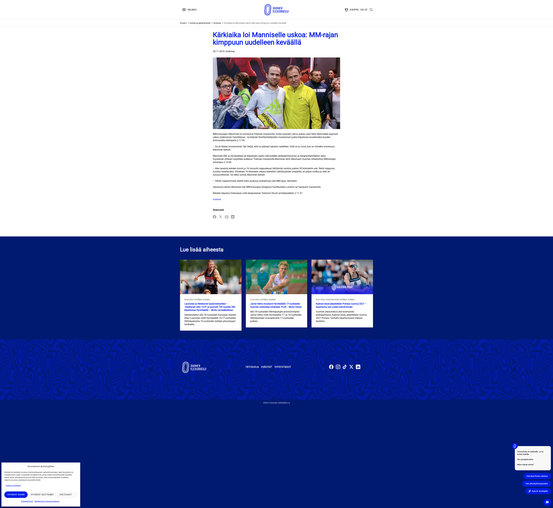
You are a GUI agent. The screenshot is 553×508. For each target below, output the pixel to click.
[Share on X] (220, 217)
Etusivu (183, 23)
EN (362, 9)
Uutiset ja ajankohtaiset (200, 23)
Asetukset (65, 494)
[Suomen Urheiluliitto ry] (276, 9)
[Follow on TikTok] (344, 367)
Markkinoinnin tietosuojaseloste (47, 501)
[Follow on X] (351, 367)
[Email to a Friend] (226, 217)
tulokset (217, 199)
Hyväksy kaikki (16, 494)
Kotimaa (217, 23)
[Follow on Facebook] (331, 367)
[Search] (371, 10)
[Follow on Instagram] (338, 367)
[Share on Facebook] (214, 217)
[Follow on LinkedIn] (358, 367)
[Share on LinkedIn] (232, 217)
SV (366, 9)
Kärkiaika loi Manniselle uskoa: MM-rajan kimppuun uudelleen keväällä (255, 23)
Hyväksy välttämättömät (41, 494)
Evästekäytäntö (27, 501)
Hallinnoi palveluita (13, 486)
